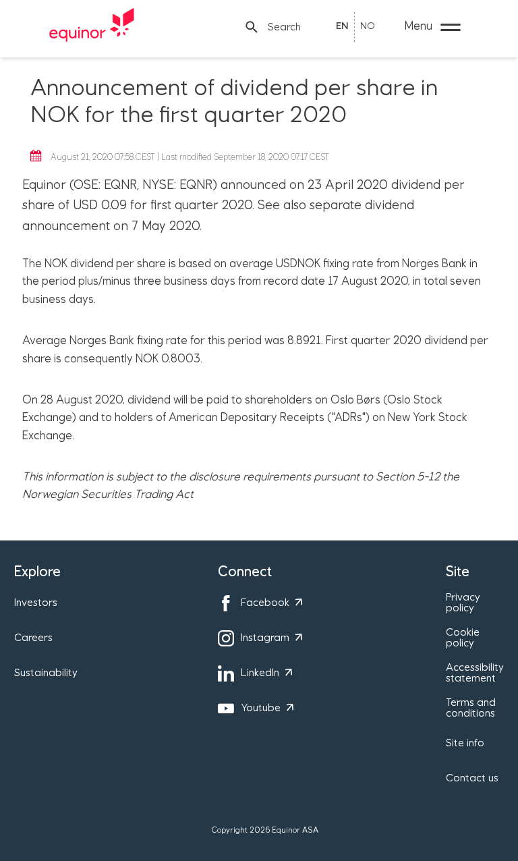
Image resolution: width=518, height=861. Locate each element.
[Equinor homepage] (91, 27)
